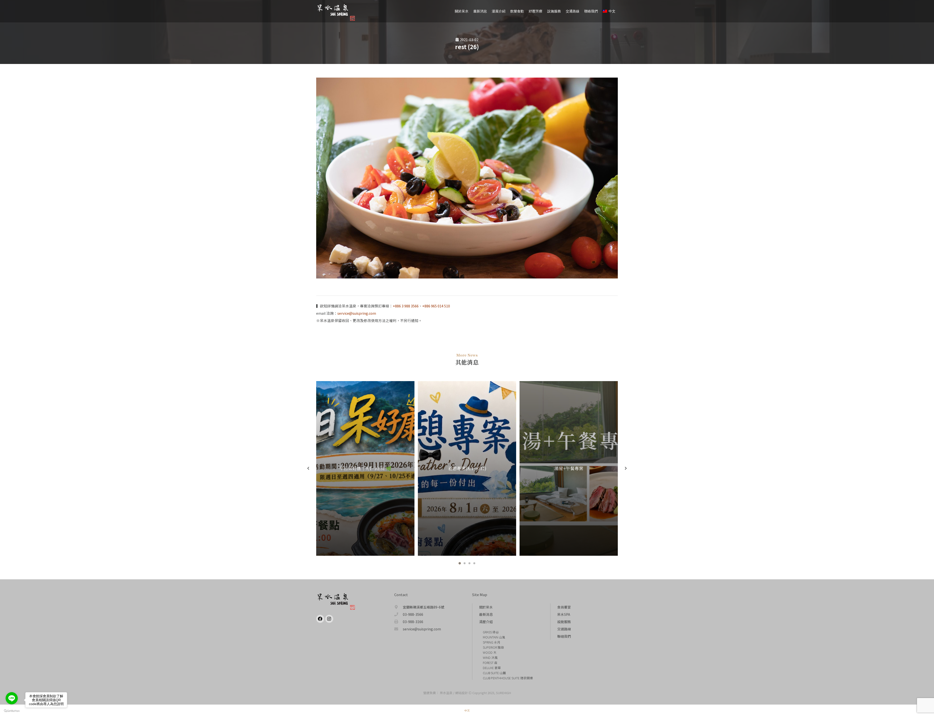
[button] (459, 563)
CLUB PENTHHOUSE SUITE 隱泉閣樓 (508, 678)
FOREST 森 (490, 662)
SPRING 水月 (491, 642)
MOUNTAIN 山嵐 (494, 637)
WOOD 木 (489, 652)
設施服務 (564, 621)
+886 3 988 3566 (406, 305)
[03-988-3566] (398, 614)
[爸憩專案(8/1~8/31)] (467, 468)
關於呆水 (486, 607)
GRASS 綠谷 (491, 632)
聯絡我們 (564, 636)
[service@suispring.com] (398, 629)
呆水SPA (563, 614)
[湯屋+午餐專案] (569, 468)
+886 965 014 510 (436, 305)
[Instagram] (329, 619)
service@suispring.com (356, 313)
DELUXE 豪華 (492, 667)
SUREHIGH (503, 692)
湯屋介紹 (486, 621)
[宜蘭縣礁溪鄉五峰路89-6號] (398, 607)
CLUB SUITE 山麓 (494, 673)
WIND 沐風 (490, 657)
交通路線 (564, 628)
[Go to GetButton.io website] (11, 711)
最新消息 (486, 614)
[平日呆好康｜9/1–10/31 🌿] (365, 468)
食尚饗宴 (564, 607)
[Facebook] (320, 619)
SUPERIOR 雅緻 (493, 647)
